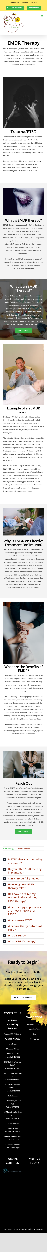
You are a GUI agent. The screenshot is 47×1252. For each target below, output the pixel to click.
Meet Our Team (34, 1029)
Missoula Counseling (34, 1024)
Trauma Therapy (23, 848)
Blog (34, 1034)
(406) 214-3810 (15, 1034)
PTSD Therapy (8, 849)
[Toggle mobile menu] (42, 16)
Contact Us (34, 1039)
